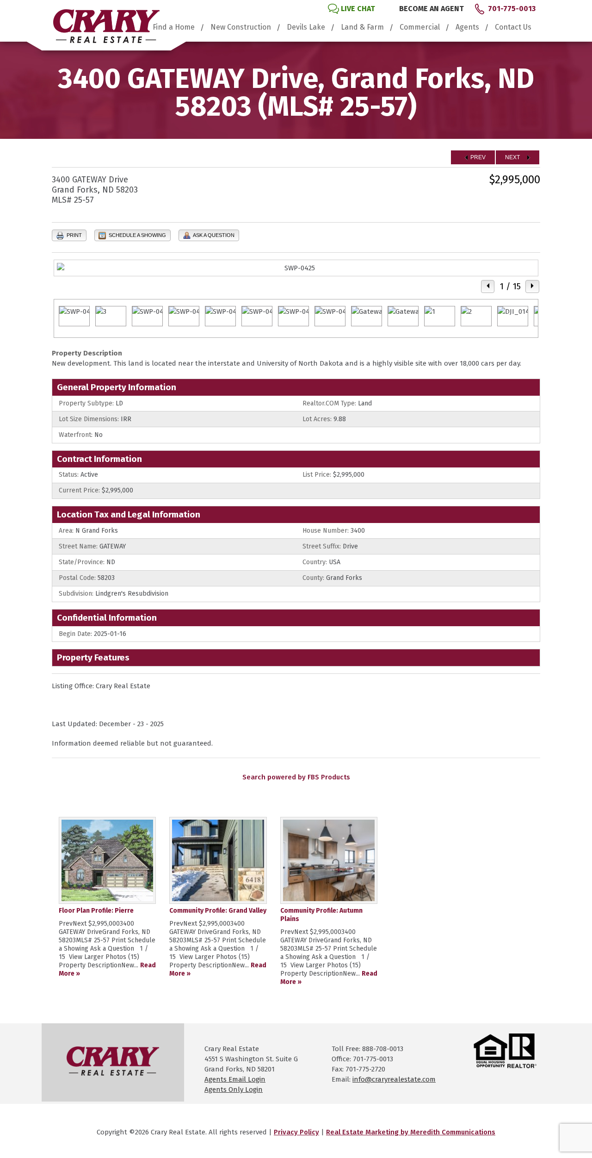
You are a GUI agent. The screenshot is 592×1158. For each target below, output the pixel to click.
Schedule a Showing (136, 235)
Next (513, 157)
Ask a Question (213, 235)
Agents (467, 27)
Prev (477, 157)
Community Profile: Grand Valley (217, 911)
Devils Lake (306, 27)
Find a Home (174, 27)
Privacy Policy (296, 1132)
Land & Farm (362, 27)
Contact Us (513, 27)
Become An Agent (431, 8)
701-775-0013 (512, 8)
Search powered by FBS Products (296, 777)
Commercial (420, 27)
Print (73, 235)
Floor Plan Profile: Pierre (96, 911)
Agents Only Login (233, 1089)
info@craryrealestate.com (394, 1079)
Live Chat (358, 8)
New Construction (240, 27)
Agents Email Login (234, 1079)
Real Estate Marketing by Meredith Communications (410, 1132)
